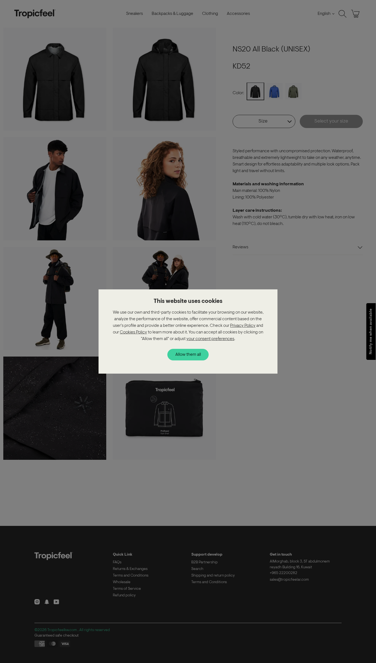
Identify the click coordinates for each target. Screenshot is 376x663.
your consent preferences (210, 339)
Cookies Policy (133, 332)
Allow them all (188, 354)
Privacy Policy (242, 326)
